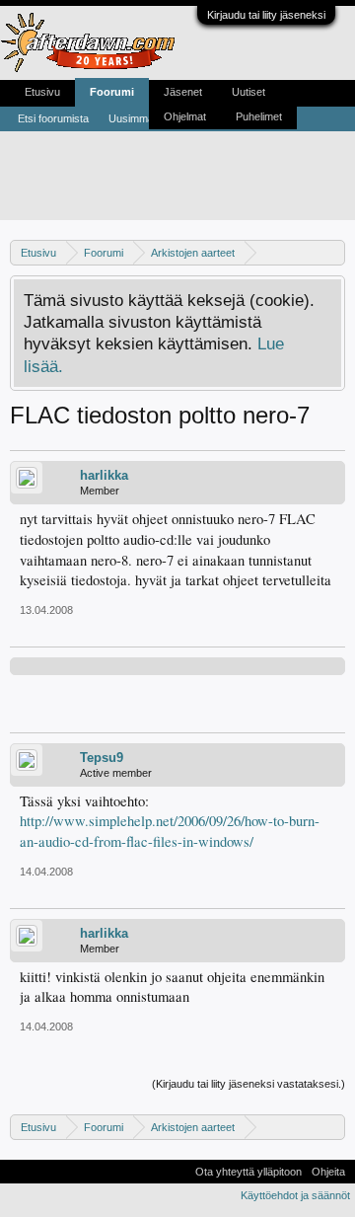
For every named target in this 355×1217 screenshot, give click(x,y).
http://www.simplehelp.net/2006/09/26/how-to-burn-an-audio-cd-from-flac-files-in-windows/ (170, 831)
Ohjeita (328, 1172)
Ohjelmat (185, 116)
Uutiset (248, 92)
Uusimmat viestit (147, 118)
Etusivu (42, 92)
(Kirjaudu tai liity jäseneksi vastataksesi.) (248, 1084)
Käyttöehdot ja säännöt (295, 1195)
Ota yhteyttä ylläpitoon (248, 1172)
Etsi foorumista (53, 118)
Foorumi (112, 92)
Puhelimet (259, 116)
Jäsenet (183, 92)
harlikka (104, 475)
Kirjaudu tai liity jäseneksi (266, 15)
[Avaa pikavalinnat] (332, 252)
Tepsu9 (101, 757)
